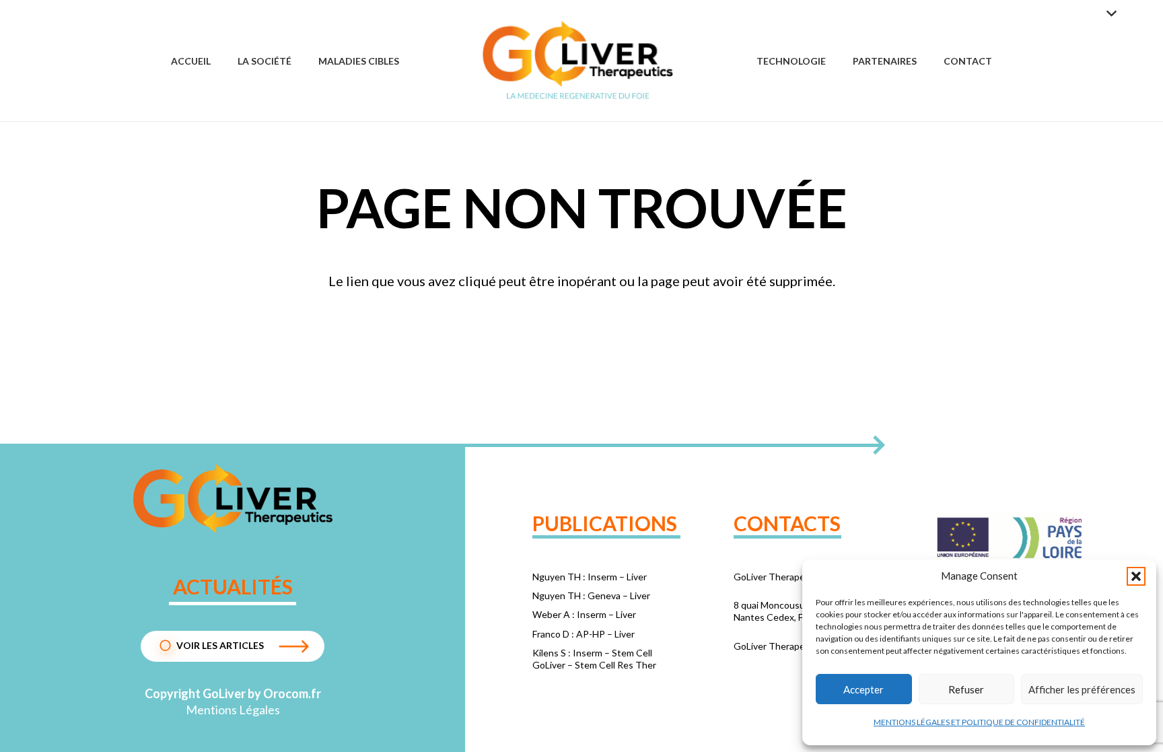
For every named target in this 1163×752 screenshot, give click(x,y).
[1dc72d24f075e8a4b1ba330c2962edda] (232, 498)
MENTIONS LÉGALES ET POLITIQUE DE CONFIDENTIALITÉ (979, 722)
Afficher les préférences (1081, 689)
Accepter (863, 689)
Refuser (966, 689)
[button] (1136, 576)
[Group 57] (578, 60)
